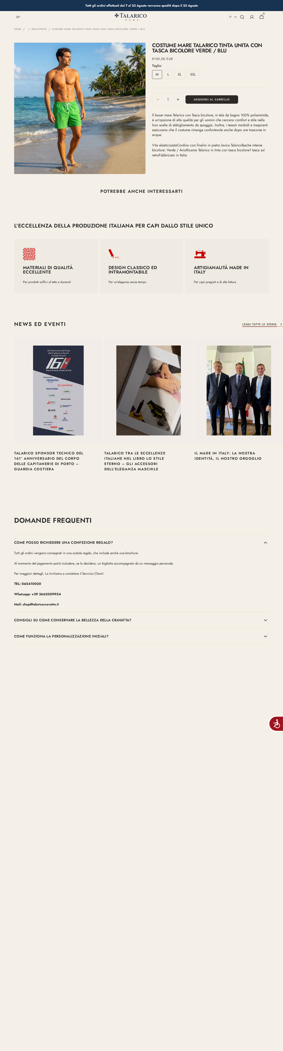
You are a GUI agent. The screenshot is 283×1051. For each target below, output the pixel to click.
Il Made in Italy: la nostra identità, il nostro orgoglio (228, 456)
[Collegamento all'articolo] (58, 413)
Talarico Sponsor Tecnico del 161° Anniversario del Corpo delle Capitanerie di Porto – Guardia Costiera (49, 461)
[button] (18, 17)
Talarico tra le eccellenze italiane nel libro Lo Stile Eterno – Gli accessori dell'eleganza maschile (135, 461)
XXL (194, 75)
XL (181, 75)
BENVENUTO (39, 29)
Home (17, 29)
